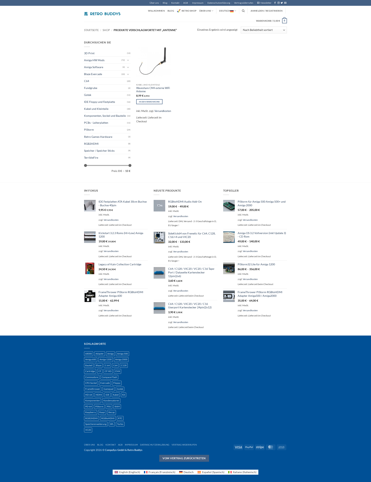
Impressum (197, 3)
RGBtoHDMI (108, 418)
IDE (107, 394)
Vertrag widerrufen (243, 3)
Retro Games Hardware (98, 136)
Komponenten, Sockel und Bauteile (105, 115)
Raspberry (90, 412)
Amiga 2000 (121, 359)
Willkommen (156, 10)
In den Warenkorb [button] (149, 102)
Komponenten (92, 400)
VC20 (88, 430)
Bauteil (88, 365)
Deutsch (224, 10)
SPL (112, 424)
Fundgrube (90, 88)
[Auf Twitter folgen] (282, 3)
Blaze (98, 365)
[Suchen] (243, 10)
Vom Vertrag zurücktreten (184, 458)
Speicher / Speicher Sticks (99, 150)
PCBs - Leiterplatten (96, 122)
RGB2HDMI (91, 143)
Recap (111, 412)
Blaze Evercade (93, 74)
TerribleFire (91, 157)
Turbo (120, 424)
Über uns (154, 3)
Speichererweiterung (95, 424)
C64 (86, 81)
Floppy (116, 383)
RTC (120, 418)
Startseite (91, 30)
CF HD (108, 371)
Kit (123, 394)
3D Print (89, 53)
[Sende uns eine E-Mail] (285, 3)
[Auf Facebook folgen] (275, 3)
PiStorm (89, 129)
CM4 (117, 371)
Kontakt (175, 3)
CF (99, 371)
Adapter (99, 353)
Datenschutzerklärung (218, 3)
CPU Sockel (91, 383)
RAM (117, 406)
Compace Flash (109, 377)
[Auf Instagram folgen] (278, 3)
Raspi (102, 412)
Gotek (87, 94)
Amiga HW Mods (94, 60)
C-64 (107, 365)
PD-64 (88, 406)
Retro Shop (189, 10)
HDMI (99, 394)
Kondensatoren (111, 400)
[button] (264, 3)
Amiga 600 (90, 359)
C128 (124, 365)
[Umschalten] (128, 60)
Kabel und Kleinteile (96, 108)
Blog (165, 3)
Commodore (91, 377)
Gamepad (108, 389)
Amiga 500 (122, 353)
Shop (106, 30)
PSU (109, 406)
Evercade (105, 383)
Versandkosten (162, 110)
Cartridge (90, 371)
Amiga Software (93, 67)
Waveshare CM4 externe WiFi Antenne (153, 89)
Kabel (116, 394)
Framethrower (92, 389)
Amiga (110, 353)
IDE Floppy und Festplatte (99, 101)
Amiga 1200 (106, 359)
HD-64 (88, 394)
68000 (88, 353)
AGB (185, 3)
